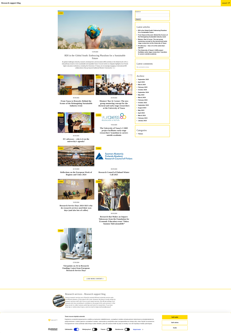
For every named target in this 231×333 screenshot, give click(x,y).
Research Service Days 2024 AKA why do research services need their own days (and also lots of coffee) (76, 208)
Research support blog (11, 3)
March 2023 (142, 115)
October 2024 (142, 90)
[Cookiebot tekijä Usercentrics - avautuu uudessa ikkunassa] (53, 329)
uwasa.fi (225, 3)
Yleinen (60, 13)
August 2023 (142, 108)
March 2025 (142, 84)
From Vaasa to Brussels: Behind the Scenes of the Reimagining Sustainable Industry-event (76, 103)
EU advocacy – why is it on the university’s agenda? (76, 140)
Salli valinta (174, 322)
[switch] (94, 329)
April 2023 (141, 113)
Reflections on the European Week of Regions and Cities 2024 (76, 173)
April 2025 (141, 82)
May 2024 (141, 95)
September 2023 (143, 105)
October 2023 (142, 102)
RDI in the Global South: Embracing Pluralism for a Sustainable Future (152, 31)
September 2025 (143, 79)
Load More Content (95, 279)
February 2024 (142, 100)
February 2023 (142, 118)
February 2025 (142, 87)
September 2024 (143, 92)
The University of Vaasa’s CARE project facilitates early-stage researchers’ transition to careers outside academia (114, 131)
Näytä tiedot (137, 329)
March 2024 (142, 97)
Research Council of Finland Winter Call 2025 (114, 173)
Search (138, 11)
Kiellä (175, 328)
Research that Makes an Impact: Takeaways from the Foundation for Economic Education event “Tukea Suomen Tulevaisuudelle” (114, 220)
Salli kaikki (174, 317)
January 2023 (142, 120)
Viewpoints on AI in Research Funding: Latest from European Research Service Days (76, 268)
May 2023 (141, 110)
